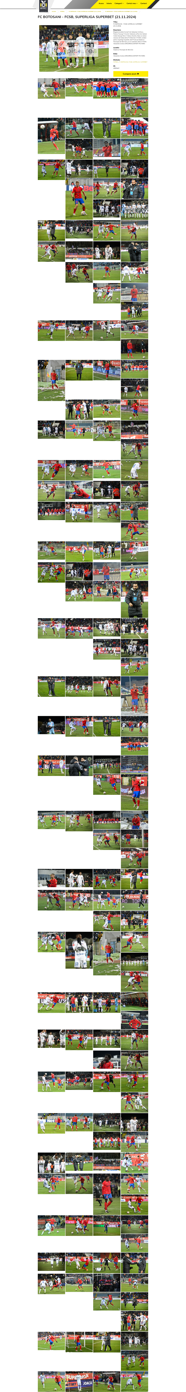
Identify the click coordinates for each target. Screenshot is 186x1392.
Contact (143, 3)
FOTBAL (62, 11)
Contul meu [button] (131, 3)
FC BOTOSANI (123, 62)
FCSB (130, 62)
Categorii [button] (119, 3)
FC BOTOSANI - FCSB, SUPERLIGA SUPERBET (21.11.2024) (85, 11)
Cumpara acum (130, 74)
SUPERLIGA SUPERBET (140, 62)
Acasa (101, 3)
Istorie (109, 3)
